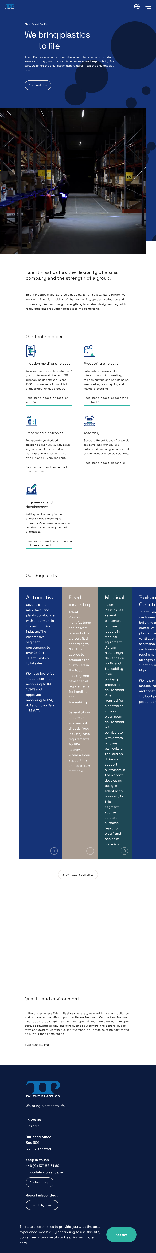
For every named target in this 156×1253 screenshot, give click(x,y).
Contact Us (38, 85)
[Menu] (148, 7)
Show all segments (78, 874)
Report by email (42, 1205)
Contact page (39, 1182)
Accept (121, 1235)
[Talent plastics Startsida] (43, 1089)
